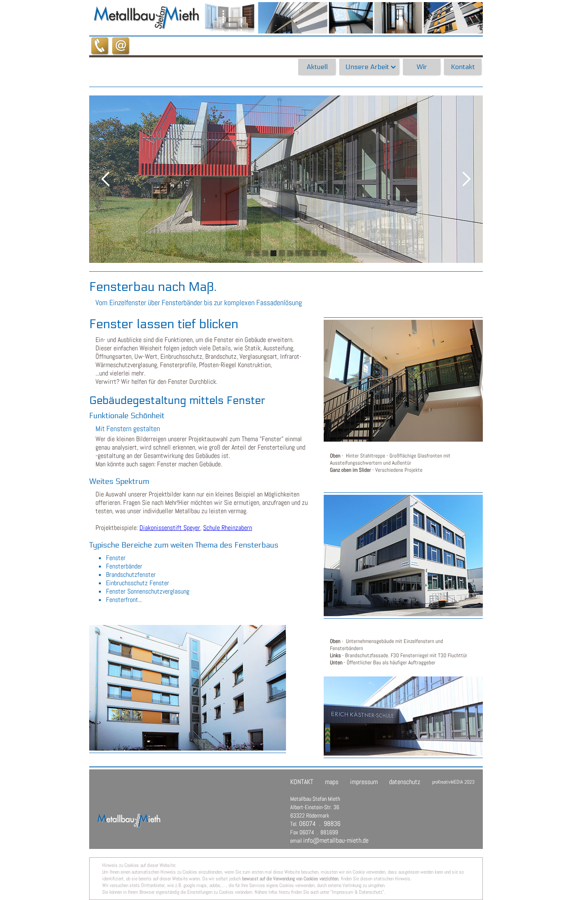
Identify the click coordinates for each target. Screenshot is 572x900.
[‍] (124, 798)
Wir (422, 67)
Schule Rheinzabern (227, 527)
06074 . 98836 (319, 823)
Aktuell (317, 67)
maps (331, 782)
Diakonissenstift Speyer (169, 527)
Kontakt (463, 67)
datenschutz (404, 782)
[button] (369, 67)
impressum (364, 782)
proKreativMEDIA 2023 (453, 782)
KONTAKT (301, 782)
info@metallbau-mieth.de (335, 840)
